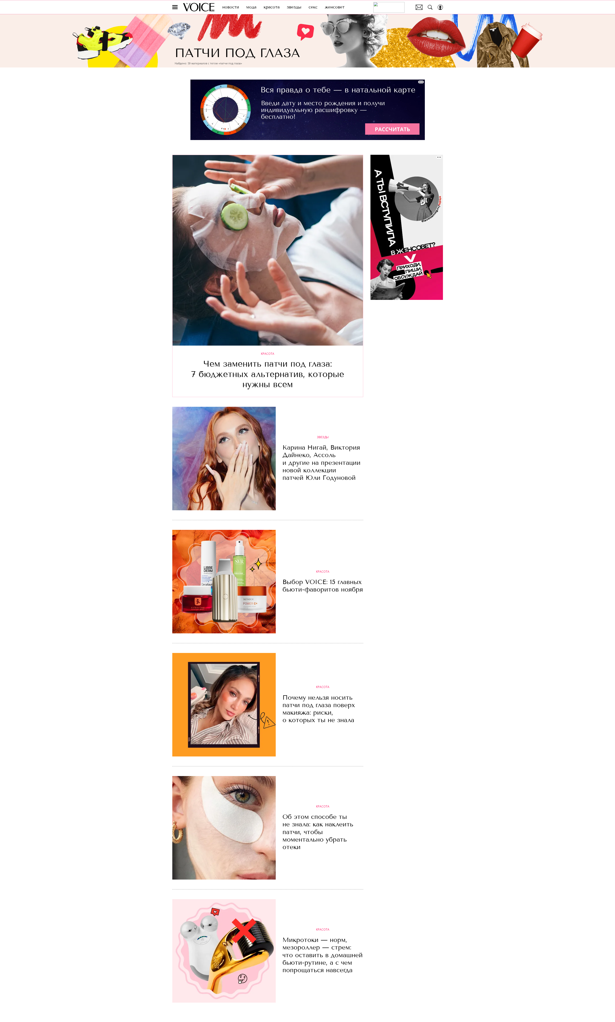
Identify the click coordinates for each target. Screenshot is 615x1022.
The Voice (198, 7)
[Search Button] (430, 7)
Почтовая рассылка (419, 7)
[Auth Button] (440, 7)
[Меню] (175, 7)
